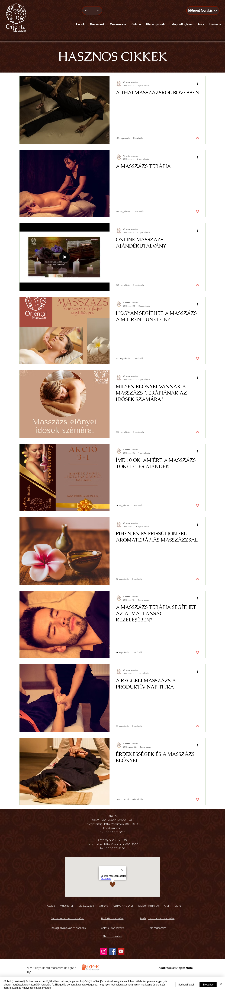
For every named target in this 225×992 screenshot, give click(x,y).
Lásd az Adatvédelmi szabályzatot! (31, 987)
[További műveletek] (199, 84)
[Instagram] (103, 951)
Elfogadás (208, 984)
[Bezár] (221, 984)
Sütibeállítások (186, 984)
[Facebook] (112, 951)
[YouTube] (121, 951)
